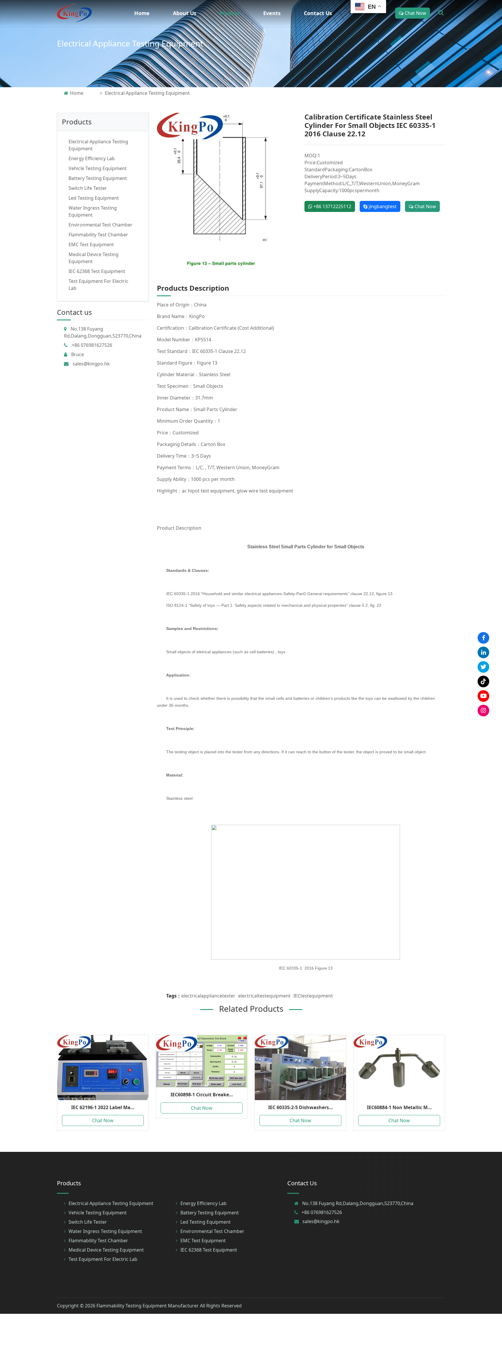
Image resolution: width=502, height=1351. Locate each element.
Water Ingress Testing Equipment (105, 1231)
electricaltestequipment (264, 996)
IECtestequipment (313, 996)
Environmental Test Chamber (100, 225)
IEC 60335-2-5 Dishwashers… (300, 1107)
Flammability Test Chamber (98, 234)
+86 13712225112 (331, 206)
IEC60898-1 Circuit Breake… (202, 1094)
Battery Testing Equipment (98, 178)
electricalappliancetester (208, 996)
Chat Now (415, 13)
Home (142, 13)
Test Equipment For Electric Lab (103, 1259)
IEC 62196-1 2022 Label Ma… (103, 1107)
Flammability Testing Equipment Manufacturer (147, 1305)
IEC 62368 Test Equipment (97, 271)
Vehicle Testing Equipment (98, 168)
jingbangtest (382, 206)
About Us (184, 13)
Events (272, 13)
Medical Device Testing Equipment (106, 1250)
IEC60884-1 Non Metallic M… (399, 1107)
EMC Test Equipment (91, 244)
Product (230, 13)
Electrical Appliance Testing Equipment (130, 43)
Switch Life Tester (88, 188)
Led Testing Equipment (94, 198)
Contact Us (318, 13)
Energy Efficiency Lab (92, 158)
